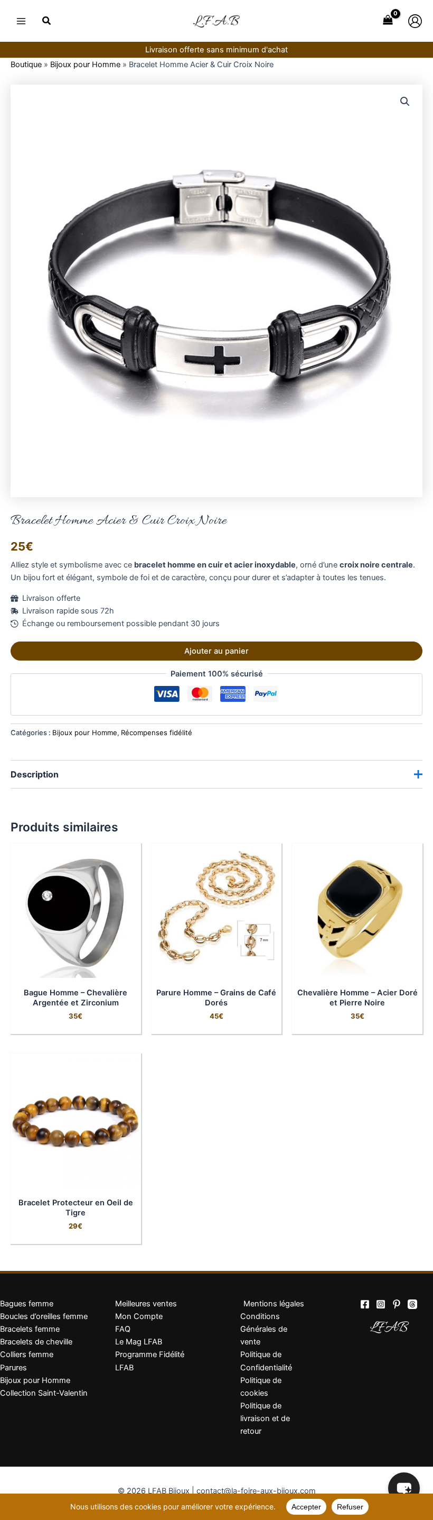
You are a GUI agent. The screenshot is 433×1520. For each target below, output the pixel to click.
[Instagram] (380, 1304)
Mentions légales (273, 1303)
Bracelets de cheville (36, 1342)
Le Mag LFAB (138, 1342)
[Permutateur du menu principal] (21, 20)
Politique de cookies (260, 1387)
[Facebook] (365, 1304)
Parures (13, 1367)
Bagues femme (26, 1303)
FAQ (122, 1329)
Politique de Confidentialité (266, 1361)
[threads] (412, 1304)
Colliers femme (26, 1354)
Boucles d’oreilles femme (44, 1316)
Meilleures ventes (146, 1303)
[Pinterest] (396, 1304)
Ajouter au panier (216, 651)
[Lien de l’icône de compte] (415, 21)
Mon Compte (139, 1316)
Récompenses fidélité (156, 732)
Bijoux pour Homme (85, 64)
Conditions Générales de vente (263, 1329)
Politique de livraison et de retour (265, 1418)
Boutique (26, 64)
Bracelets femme (30, 1329)
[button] (47, 22)
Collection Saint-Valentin (44, 1393)
